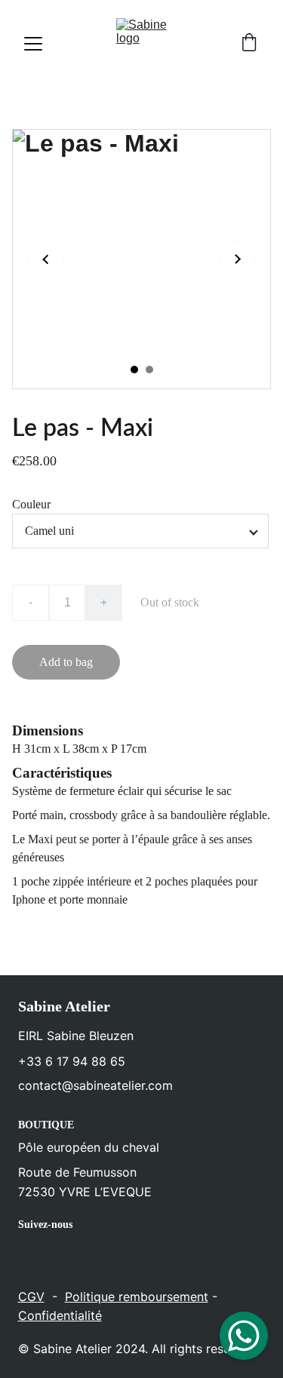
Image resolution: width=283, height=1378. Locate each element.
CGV (31, 1296)
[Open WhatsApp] (244, 1336)
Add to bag (66, 661)
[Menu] (33, 44)
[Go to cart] (249, 43)
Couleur (31, 504)
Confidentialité (60, 1315)
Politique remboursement (136, 1296)
